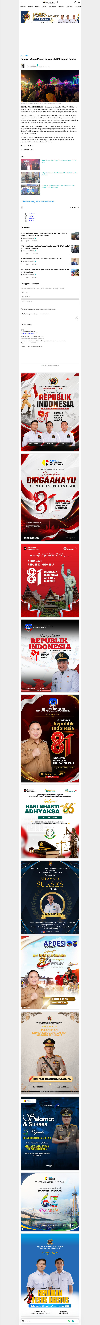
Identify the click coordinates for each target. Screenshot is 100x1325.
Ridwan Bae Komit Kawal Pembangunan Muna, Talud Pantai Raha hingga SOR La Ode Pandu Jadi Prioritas (44, 234)
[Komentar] (28, 1321)
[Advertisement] (50, 38)
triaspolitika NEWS (31, 65)
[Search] (75, 2)
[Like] (23, 1321)
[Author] (23, 66)
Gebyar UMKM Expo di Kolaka (45, 201)
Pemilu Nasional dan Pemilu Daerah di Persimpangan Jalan (41, 259)
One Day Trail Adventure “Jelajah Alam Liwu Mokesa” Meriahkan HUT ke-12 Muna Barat (45, 271)
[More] (69, 241)
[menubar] (21, 2)
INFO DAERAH (24, 56)
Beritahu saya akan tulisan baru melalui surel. (36, 314)
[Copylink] (73, 1321)
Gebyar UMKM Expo (28, 201)
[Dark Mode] (79, 2)
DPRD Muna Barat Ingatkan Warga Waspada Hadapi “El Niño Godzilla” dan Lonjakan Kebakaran (45, 247)
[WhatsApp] (69, 1321)
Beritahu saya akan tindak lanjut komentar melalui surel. (39, 309)
